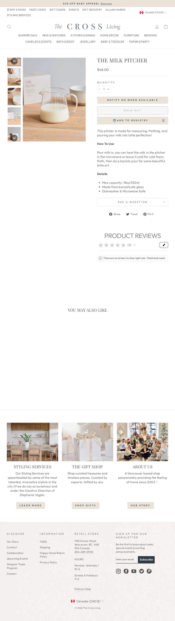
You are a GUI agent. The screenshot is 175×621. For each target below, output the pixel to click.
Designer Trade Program (16, 566)
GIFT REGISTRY (92, 9)
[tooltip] (163, 120)
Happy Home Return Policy (52, 554)
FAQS (43, 541)
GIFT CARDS (57, 9)
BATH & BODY (66, 41)
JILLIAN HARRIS (115, 9)
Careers (11, 573)
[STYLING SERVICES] (32, 442)
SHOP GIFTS (85, 505)
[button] (14, 61)
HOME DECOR (109, 35)
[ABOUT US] (142, 442)
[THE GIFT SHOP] (87, 442)
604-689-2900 (84, 552)
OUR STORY (141, 505)
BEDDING (150, 35)
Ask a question (132, 202)
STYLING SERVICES (19, 15)
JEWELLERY (88, 41)
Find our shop (83, 589)
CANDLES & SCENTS (38, 41)
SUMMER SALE (27, 35)
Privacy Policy (48, 562)
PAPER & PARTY (139, 41)
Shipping (45, 547)
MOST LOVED (37, 9)
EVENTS (74, 9)
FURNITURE (131, 35)
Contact (12, 547)
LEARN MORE (30, 505)
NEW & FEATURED (54, 35)
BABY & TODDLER (112, 41)
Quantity (106, 82)
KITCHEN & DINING (83, 35)
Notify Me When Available (132, 100)
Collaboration (15, 553)
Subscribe (146, 559)
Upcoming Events (17, 558)
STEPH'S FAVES (16, 9)
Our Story (13, 541)
